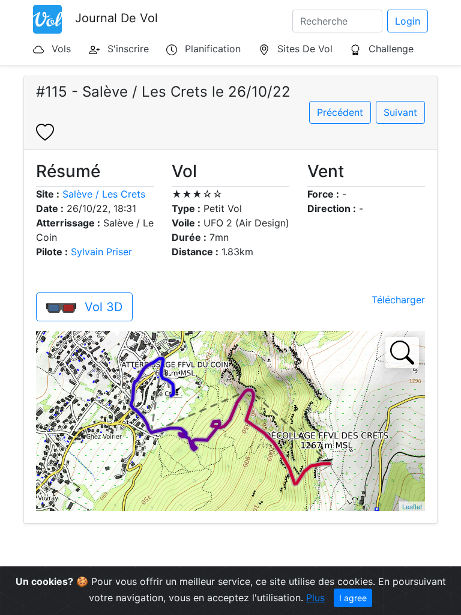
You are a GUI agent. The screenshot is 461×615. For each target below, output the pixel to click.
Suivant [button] (400, 112)
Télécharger (398, 300)
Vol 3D (101, 307)
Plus (315, 598)
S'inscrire (128, 49)
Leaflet (412, 506)
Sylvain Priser (101, 252)
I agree (353, 598)
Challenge (391, 49)
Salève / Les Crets (103, 194)
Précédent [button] (340, 112)
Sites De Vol (305, 49)
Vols (61, 49)
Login (407, 21)
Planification (213, 49)
